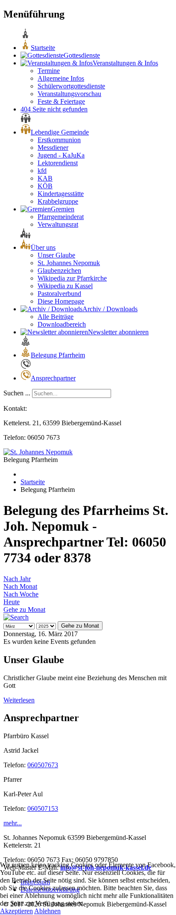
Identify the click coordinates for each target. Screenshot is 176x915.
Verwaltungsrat (58, 224)
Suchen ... (16, 393)
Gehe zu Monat (24, 609)
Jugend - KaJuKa (61, 155)
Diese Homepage (61, 301)
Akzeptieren (16, 911)
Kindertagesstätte (61, 193)
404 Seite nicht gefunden (54, 109)
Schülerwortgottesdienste (71, 86)
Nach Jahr (17, 578)
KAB (45, 178)
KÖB (45, 186)
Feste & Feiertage (61, 101)
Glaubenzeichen (59, 270)
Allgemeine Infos (61, 78)
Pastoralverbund (59, 293)
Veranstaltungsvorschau (69, 93)
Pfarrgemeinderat (61, 216)
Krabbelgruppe (58, 201)
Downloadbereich (62, 324)
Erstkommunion (59, 139)
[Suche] (16, 617)
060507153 (42, 808)
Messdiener (53, 147)
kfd (42, 170)
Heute (11, 601)
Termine (49, 70)
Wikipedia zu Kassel (65, 285)
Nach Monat (20, 586)
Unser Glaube (56, 255)
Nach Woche (20, 594)
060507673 (42, 765)
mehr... (12, 823)
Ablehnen (47, 911)
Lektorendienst (58, 163)
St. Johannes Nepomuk (69, 262)
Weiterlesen (19, 700)
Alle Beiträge (55, 316)
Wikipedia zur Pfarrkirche (72, 278)
